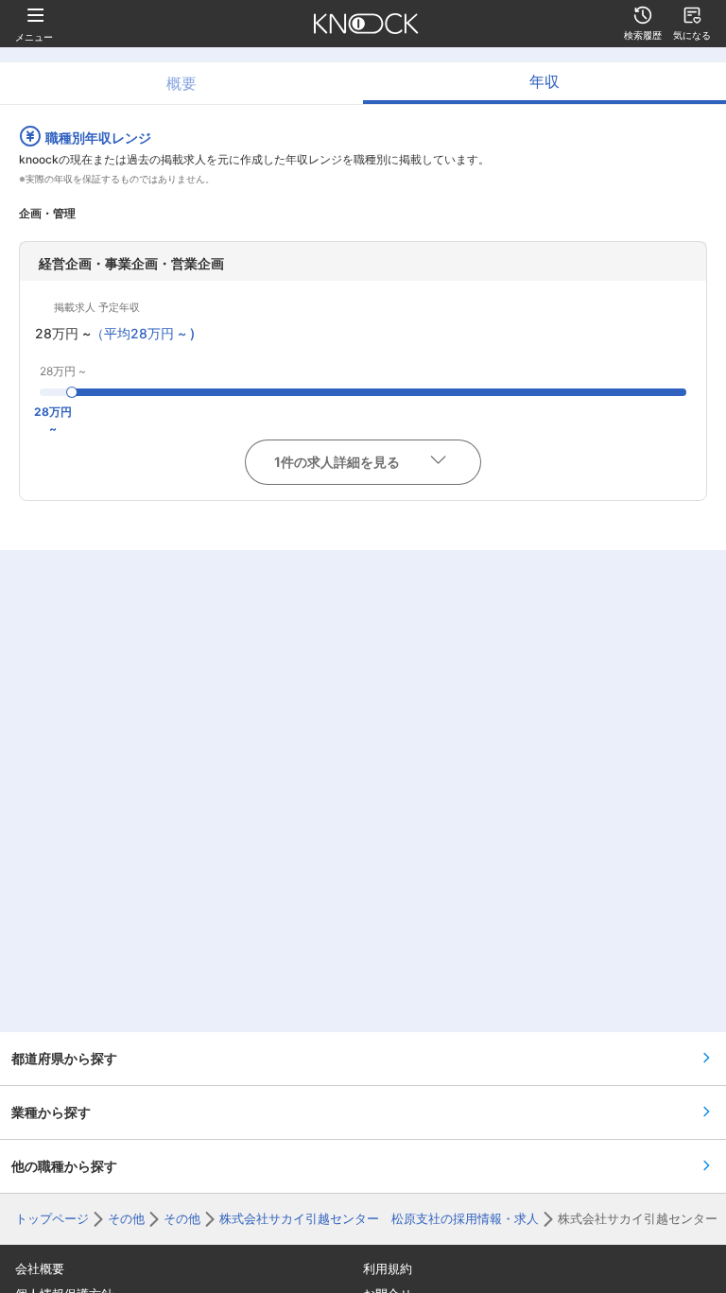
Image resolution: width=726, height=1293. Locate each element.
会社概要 (39, 1269)
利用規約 (387, 1269)
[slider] (72, 392)
